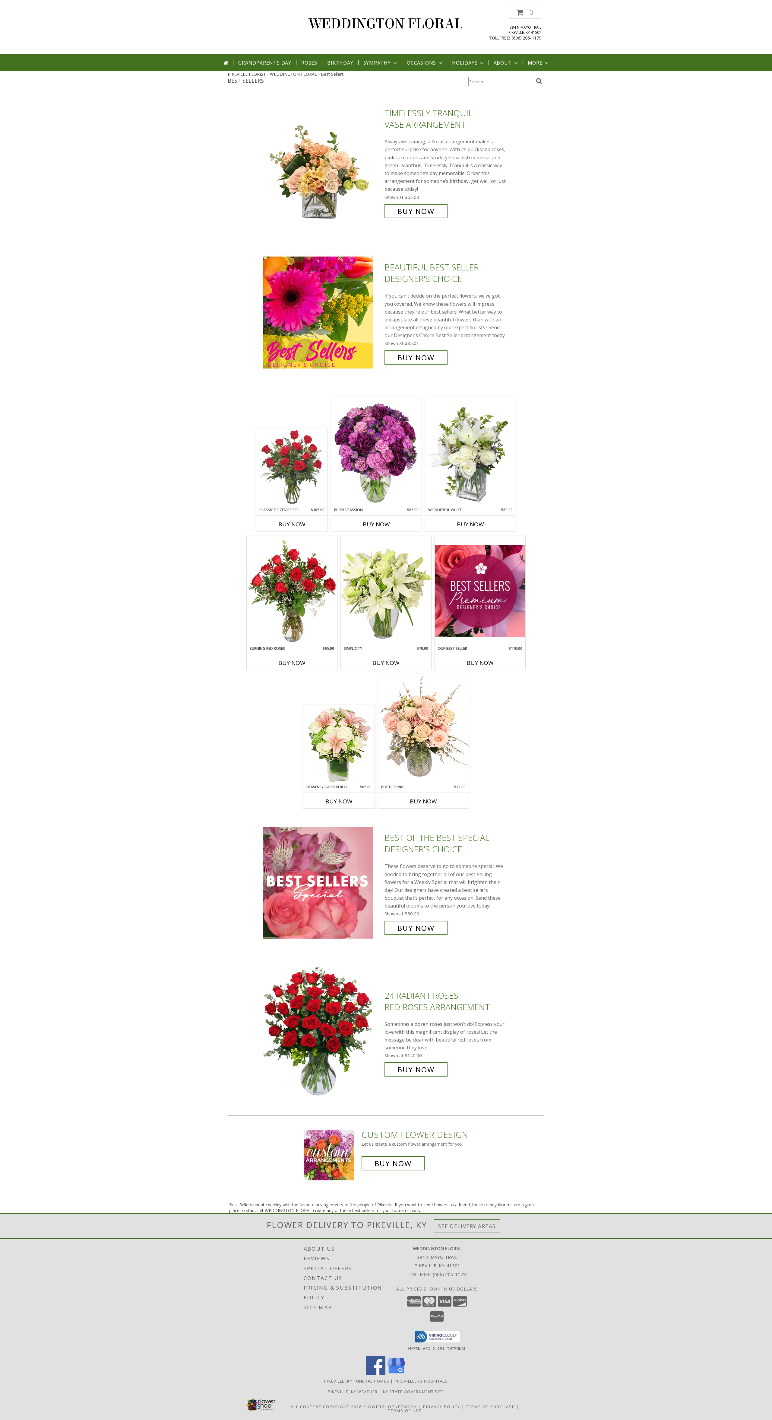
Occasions (421, 62)
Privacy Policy (441, 1406)
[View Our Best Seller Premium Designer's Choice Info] (480, 591)
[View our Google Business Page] (396, 1374)
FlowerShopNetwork (390, 1406)
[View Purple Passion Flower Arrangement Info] (376, 452)
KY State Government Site (413, 1391)
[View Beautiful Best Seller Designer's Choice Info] (322, 312)
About (503, 62)
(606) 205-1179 (526, 38)
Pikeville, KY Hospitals (421, 1381)
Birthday (340, 62)
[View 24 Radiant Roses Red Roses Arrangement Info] (322, 1032)
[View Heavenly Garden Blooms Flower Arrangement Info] (339, 744)
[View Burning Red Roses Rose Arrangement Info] (292, 591)
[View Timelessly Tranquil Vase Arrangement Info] (322, 162)
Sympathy (377, 62)
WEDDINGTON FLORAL (386, 24)
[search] (539, 81)
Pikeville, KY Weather (353, 1391)
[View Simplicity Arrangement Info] (386, 590)
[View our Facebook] (375, 1374)
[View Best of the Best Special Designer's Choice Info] (322, 883)
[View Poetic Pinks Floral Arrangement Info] (423, 729)
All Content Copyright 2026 (326, 1406)
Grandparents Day (264, 62)
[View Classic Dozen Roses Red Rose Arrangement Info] (292, 467)
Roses (309, 62)
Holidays (464, 62)
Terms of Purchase (490, 1406)
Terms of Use (405, 1410)
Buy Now (416, 211)
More (535, 62)
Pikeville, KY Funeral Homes (356, 1381)
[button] (525, 12)
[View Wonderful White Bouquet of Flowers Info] (470, 452)
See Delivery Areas (467, 1226)
